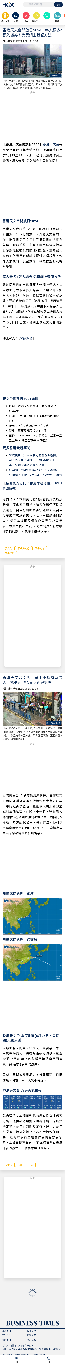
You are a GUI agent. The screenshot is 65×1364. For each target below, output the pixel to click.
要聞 (15, 20)
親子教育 (39, 548)
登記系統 (26, 338)
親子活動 (9, 553)
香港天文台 (51, 144)
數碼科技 (36, 20)
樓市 (26, 20)
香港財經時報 (10, 41)
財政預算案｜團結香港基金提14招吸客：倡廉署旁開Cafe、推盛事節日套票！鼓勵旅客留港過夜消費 (33, 460)
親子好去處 (23, 548)
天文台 (8, 548)
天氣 (20, 1165)
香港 (31, 1165)
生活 (47, 20)
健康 (57, 20)
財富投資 (5, 20)
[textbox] (38, 4)
